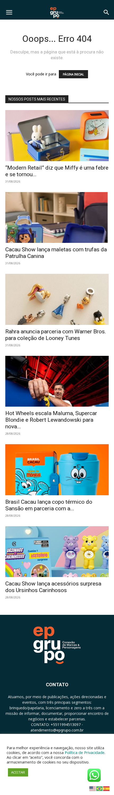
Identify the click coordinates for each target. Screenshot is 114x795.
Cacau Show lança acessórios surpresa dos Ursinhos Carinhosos (53, 586)
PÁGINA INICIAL (73, 74)
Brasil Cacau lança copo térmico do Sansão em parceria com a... (48, 505)
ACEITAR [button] (18, 772)
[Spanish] (106, 788)
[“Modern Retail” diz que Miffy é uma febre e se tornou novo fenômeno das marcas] (57, 135)
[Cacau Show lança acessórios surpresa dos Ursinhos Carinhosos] (57, 551)
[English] (92, 788)
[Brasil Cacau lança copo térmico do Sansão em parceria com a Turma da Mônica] (57, 469)
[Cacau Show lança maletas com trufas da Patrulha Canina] (57, 217)
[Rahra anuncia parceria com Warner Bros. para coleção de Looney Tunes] (57, 299)
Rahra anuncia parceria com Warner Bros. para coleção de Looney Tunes (55, 334)
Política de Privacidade (84, 752)
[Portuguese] (99, 788)
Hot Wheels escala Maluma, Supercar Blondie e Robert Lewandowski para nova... (51, 420)
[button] (9, 12)
